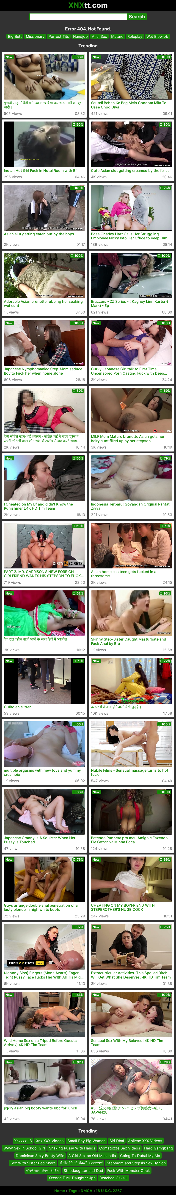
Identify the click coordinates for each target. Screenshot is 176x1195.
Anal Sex (99, 36)
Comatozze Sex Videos (119, 1148)
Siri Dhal (117, 1140)
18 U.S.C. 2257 (109, 1191)
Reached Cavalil (113, 1178)
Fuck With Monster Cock (128, 1170)
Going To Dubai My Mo (140, 1155)
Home (59, 1191)
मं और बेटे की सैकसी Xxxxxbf (81, 1163)
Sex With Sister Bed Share (33, 1163)
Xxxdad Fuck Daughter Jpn (72, 1178)
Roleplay (134, 36)
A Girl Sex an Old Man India (92, 1155)
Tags (73, 1191)
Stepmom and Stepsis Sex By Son (136, 1163)
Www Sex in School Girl (24, 1148)
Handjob (80, 36)
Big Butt (15, 36)
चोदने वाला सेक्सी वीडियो (43, 1170)
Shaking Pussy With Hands (72, 1148)
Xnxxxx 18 (23, 1140)
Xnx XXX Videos (49, 1140)
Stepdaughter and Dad (83, 1170)
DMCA (86, 1191)
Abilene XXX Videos (145, 1140)
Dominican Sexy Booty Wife (40, 1155)
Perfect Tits (59, 36)
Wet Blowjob (157, 36)
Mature (117, 36)
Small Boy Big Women (86, 1140)
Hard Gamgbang (158, 1148)
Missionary (35, 36)
